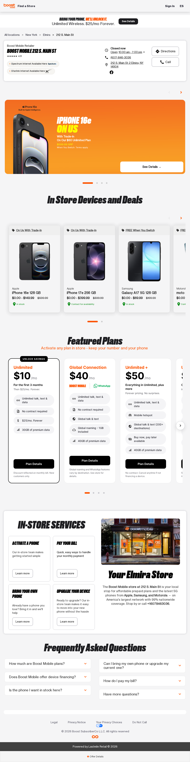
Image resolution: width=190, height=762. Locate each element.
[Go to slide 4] (106, 183)
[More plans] (180, 425)
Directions (165, 51)
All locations (12, 34)
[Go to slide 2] (97, 183)
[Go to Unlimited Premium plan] (104, 493)
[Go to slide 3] (102, 183)
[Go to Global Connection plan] (93, 493)
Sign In (170, 6)
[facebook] (111, 72)
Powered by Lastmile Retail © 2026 (95, 746)
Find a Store (26, 6)
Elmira (46, 34)
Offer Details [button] (95, 756)
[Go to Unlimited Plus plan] (98, 493)
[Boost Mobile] (9, 6)
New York (31, 34)
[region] (95, 422)
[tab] (95, 756)
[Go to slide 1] (88, 183)
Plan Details (34, 464)
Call (165, 62)
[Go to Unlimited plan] (87, 493)
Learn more (23, 573)
